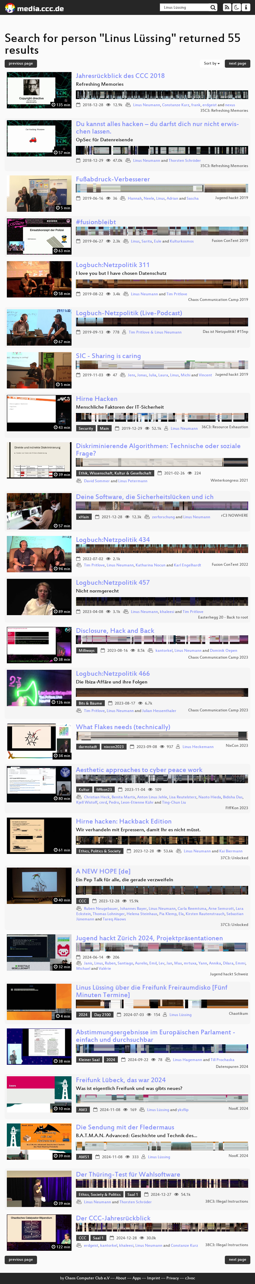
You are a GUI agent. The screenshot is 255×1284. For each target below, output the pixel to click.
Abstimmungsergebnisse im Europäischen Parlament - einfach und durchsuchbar (155, 1036)
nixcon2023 (114, 747)
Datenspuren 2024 (232, 1067)
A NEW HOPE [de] (103, 872)
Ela (181, 914)
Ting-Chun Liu (174, 803)
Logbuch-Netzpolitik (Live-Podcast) (129, 314)
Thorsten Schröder (185, 161)
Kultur (84, 790)
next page (237, 63)
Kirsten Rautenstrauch (205, 914)
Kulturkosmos (182, 241)
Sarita (146, 241)
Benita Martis (123, 797)
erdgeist (209, 105)
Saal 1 (133, 1195)
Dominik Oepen (223, 651)
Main (104, 429)
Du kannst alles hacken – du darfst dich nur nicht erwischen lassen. (157, 128)
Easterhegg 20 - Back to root (223, 617)
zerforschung (163, 517)
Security (86, 429)
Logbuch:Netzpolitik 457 (113, 583)
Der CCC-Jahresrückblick (113, 1219)
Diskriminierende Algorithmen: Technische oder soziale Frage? (158, 450)
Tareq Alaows (114, 919)
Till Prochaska (222, 1060)
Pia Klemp (168, 914)
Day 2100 (102, 1015)
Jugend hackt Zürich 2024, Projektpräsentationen (149, 939)
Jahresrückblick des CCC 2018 (120, 76)
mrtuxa (190, 963)
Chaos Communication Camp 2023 (218, 658)
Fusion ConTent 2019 (230, 241)
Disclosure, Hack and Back (115, 631)
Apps (136, 1278)
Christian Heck (97, 797)
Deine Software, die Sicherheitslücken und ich (145, 497)
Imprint (153, 1278)
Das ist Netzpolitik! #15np (225, 332)
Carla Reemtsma (192, 909)
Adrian (172, 199)
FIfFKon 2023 (236, 808)
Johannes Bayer (133, 909)
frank (196, 105)
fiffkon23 (104, 790)
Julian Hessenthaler (159, 711)
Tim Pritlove (176, 294)
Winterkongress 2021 (229, 481)
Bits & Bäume (90, 703)
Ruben (110, 963)
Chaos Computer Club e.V (87, 1278)
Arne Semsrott (221, 909)
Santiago (125, 963)
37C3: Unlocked (234, 858)
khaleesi (167, 612)
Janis (88, 963)
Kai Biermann (231, 851)
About (121, 1278)
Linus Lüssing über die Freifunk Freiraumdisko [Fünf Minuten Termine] (151, 992)
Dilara (228, 963)
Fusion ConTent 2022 (230, 565)
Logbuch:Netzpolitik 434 (113, 540)
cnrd (103, 803)
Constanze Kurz (175, 105)
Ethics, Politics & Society (100, 851)
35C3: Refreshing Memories (224, 111)
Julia (152, 375)
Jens (131, 375)
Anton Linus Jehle (152, 797)
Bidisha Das (233, 797)
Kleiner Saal (89, 1060)
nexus (230, 105)
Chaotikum (238, 1014)
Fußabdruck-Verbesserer (113, 180)
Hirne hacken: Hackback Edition (124, 822)
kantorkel (164, 651)
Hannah (135, 199)
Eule (157, 241)
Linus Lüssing (180, 1015)
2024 (83, 1015)
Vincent (205, 375)
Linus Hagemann (187, 1060)
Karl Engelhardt (187, 565)
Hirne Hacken (97, 399)
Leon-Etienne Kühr (137, 803)
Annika (215, 963)
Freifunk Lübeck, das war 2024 (121, 1081)
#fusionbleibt (96, 223)
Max (178, 963)
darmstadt (88, 747)
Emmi (240, 963)
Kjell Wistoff (86, 803)
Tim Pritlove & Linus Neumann (155, 332)
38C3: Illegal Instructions (226, 1202)
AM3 (83, 1110)
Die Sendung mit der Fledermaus (125, 1128)
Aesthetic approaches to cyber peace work (139, 770)
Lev (162, 963)
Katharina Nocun (150, 565)
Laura (163, 375)
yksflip (183, 1110)
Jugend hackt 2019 (231, 198)
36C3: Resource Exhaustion (225, 427)
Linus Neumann (146, 105)
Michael (83, 969)
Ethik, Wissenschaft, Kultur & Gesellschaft (115, 473)
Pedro (114, 803)
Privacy (172, 1278)
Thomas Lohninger (109, 914)
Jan (169, 963)
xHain (84, 517)
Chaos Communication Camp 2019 (218, 300)
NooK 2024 (238, 1109)
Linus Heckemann (198, 747)
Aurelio (141, 963)
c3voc (190, 1278)
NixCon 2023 (237, 746)
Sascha (193, 199)
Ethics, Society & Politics (100, 1195)
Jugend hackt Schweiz (229, 974)
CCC (82, 901)
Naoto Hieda (209, 797)
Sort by (210, 63)
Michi (185, 375)
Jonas (142, 375)
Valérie (105, 969)
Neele (149, 199)
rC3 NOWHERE (234, 516)
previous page (21, 63)
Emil (153, 963)
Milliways (87, 651)
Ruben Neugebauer (101, 909)
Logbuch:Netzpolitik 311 (113, 266)
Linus (160, 199)
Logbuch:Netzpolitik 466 (113, 674)
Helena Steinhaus (142, 914)
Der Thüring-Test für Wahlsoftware (128, 1175)
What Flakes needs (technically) (123, 728)
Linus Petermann (132, 481)
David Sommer (97, 481)
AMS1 (84, 1157)
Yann (202, 963)
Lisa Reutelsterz (183, 797)
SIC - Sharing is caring (108, 357)
